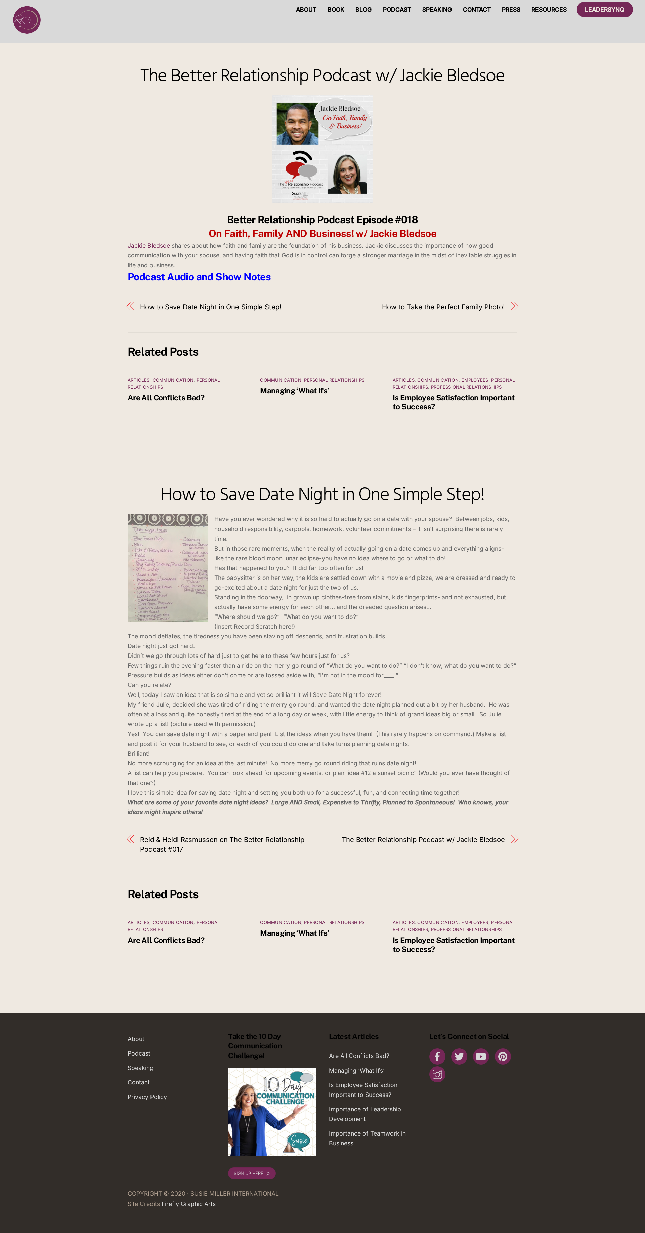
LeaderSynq (605, 9)
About (306, 9)
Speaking (437, 9)
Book (336, 9)
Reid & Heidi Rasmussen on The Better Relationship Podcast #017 (222, 844)
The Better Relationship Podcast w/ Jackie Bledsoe (322, 76)
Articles (138, 380)
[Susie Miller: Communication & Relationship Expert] (26, 33)
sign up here (248, 1173)
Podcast (397, 9)
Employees (474, 380)
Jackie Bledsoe (150, 245)
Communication (173, 380)
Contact (477, 9)
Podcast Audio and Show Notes (199, 277)
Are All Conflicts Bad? (166, 397)
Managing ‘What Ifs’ (294, 390)
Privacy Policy (147, 1096)
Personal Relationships (334, 380)
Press (511, 9)
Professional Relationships (466, 387)
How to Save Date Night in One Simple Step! (211, 307)
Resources (549, 9)
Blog (363, 9)
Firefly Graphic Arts (189, 1203)
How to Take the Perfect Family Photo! (443, 307)
